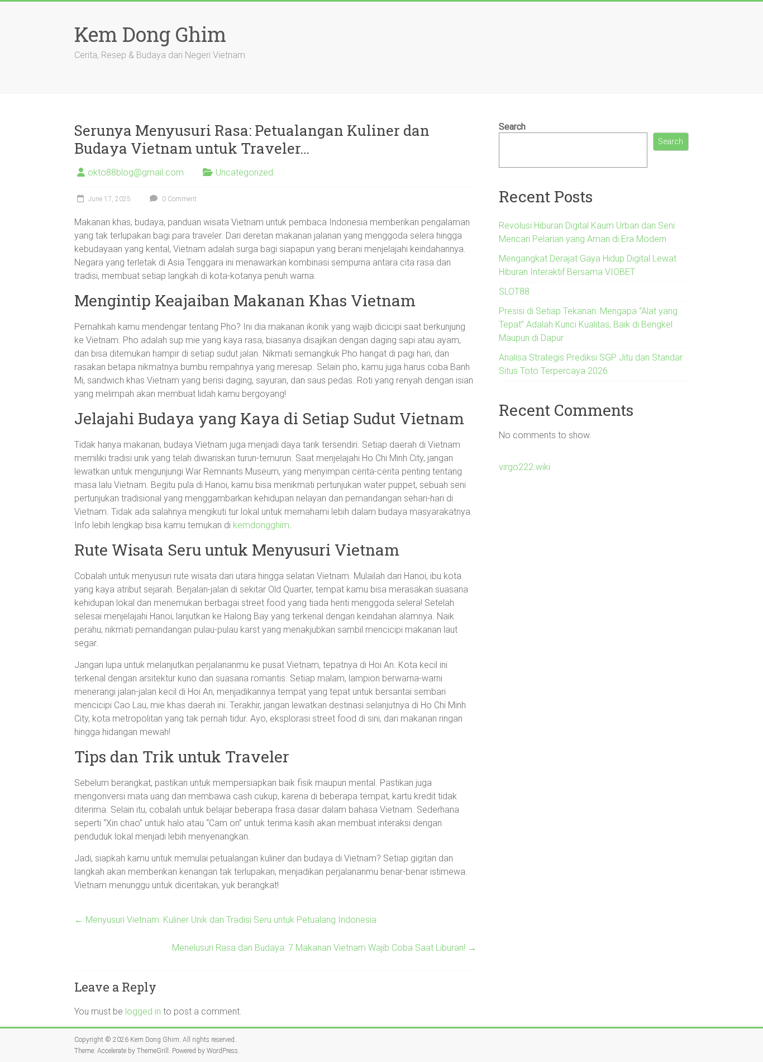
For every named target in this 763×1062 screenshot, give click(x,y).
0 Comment (178, 199)
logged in (143, 1011)
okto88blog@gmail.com (136, 172)
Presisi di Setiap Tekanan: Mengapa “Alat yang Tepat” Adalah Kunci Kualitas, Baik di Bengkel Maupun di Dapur (588, 324)
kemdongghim (261, 525)
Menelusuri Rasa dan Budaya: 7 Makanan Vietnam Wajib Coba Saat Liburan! (324, 947)
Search (512, 126)
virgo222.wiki (524, 467)
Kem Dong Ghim (150, 34)
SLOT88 (514, 291)
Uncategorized (244, 172)
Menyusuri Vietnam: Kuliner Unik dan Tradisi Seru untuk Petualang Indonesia (225, 919)
